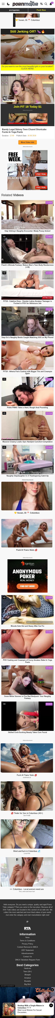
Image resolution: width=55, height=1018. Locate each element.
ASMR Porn (18, 1015)
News (27, 937)
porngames (14, 10)
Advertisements (27, 953)
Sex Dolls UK (29, 1015)
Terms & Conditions (27, 941)
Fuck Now (41, 10)
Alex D (27, 996)
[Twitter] (27, 922)
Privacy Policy (27, 944)
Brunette (27, 981)
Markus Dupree (27, 999)
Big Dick (27, 984)
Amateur (27, 978)
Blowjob (28, 975)
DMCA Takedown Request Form (27, 960)
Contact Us (27, 957)
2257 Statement (27, 950)
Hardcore (27, 968)
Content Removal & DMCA (27, 947)
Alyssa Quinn (27, 993)
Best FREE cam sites (42, 1015)
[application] (27, 49)
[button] (27, 49)
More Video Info (27, 142)
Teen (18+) (27, 971)
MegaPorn (9, 1015)
